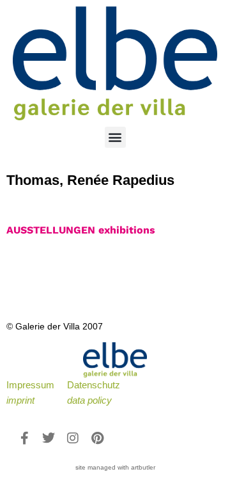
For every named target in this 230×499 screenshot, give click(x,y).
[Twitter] (48, 438)
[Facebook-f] (24, 438)
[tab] (80, 230)
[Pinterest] (97, 438)
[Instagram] (73, 438)
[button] (115, 137)
